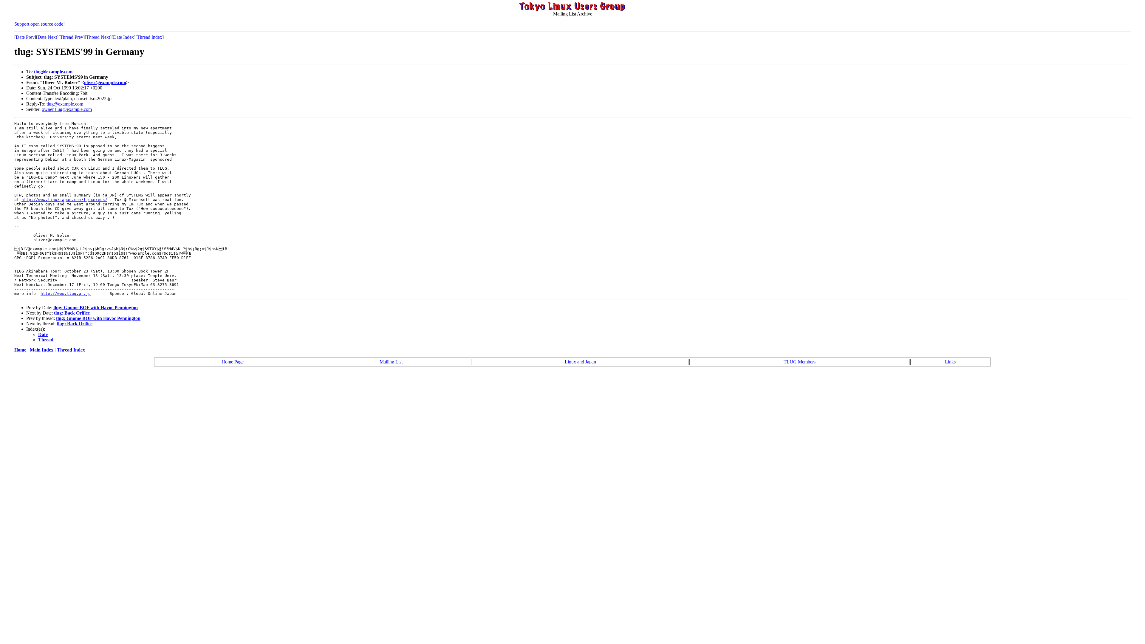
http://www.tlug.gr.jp (66, 293)
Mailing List (391, 361)
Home (20, 349)
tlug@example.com (53, 71)
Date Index (123, 37)
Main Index (41, 349)
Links (950, 361)
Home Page (233, 361)
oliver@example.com (105, 82)
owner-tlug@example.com (67, 109)
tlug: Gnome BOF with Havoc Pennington (95, 307)
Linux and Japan (580, 361)
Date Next (47, 37)
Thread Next (98, 37)
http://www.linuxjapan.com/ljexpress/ (64, 199)
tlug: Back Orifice (72, 312)
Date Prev (25, 37)
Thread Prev (71, 37)
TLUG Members (800, 361)
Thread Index (149, 37)
